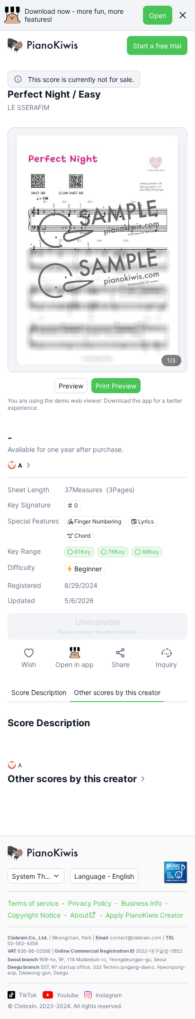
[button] (182, 15)
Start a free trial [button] (157, 46)
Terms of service (33, 903)
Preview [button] (71, 386)
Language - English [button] (104, 876)
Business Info (141, 903)
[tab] (39, 692)
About (79, 915)
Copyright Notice (34, 915)
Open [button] (157, 15)
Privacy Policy (90, 903)
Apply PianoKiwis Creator (144, 915)
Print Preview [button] (116, 386)
